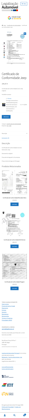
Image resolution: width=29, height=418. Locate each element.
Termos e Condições (7, 318)
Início (5, 25)
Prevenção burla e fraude (8, 306)
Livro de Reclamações (7, 367)
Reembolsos (5, 314)
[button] (14, 18)
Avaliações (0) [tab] (5, 138)
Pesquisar (14, 415)
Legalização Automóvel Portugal (10, 353)
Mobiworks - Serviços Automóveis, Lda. (12, 357)
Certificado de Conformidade (14, 25)
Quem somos (5, 304)
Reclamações (5, 316)
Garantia (4, 312)
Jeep (10, 125)
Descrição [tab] (4, 133)
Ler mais (14, 204)
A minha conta (5, 415)
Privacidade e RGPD (7, 320)
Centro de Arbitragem (7, 369)
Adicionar (6, 117)
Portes (9, 98)
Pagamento (5, 308)
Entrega (4, 310)
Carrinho (22, 414)
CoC (8, 125)
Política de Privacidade (8, 407)
